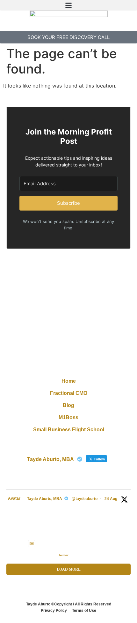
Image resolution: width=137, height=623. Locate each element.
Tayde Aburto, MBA (44, 498)
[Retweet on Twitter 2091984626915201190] (40, 555)
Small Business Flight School (68, 429)
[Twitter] (54, 352)
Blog (68, 405)
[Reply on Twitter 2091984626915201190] (30, 555)
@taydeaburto (84, 498)
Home (68, 381)
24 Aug (111, 498)
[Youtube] (82, 365)
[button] (68, 5)
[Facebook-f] (54, 365)
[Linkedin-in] (68, 365)
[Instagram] (68, 352)
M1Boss (68, 417)
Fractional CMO (68, 393)
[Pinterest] (82, 352)
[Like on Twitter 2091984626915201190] (51, 555)
